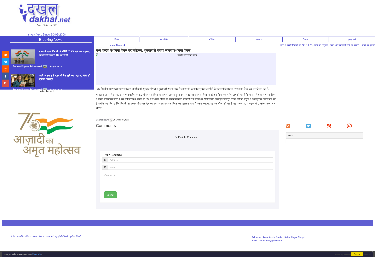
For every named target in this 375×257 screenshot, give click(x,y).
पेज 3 (41, 236)
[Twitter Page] (308, 125)
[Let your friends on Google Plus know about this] (5, 83)
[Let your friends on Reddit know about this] (5, 69)
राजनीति (164, 39)
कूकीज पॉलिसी (75, 236)
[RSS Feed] (288, 125)
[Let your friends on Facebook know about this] (5, 76)
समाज (259, 39)
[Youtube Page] (329, 125)
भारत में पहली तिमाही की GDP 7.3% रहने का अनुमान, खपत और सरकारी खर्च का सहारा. (308, 45)
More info (36, 254)
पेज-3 (305, 39)
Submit (110, 194)
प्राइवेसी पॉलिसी (61, 236)
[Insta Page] (349, 125)
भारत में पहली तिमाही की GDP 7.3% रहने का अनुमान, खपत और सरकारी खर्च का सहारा (64, 47)
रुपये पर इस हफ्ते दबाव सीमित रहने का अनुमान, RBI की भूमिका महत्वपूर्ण (64, 71)
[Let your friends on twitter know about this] (5, 61)
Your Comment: (113, 155)
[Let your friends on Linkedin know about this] (5, 54)
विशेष (116, 39)
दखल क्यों (352, 39)
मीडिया (212, 39)
